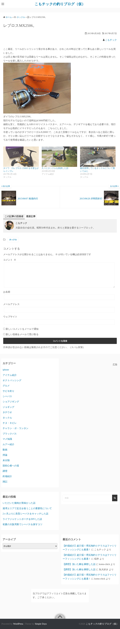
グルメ (6, 385)
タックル (13, 239)
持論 (5, 455)
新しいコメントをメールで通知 (22, 329)
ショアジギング (11, 401)
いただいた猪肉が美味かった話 (19, 503)
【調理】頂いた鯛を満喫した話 (79, 564)
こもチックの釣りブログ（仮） (60, 4)
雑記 (5, 481)
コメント (9, 260)
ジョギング (8, 407)
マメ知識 (7, 439)
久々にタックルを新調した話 (55, 168)
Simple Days (41, 624)
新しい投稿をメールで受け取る (22, 334)
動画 (5, 449)
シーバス (7, 396)
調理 (5, 471)
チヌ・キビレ (10, 423)
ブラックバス (10, 433)
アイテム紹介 (10, 375)
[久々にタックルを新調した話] (59, 156)
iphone (6, 369)
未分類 (6, 460)
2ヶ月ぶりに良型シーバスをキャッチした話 (25, 513)
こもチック (111, 40)
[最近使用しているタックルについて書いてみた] (98, 156)
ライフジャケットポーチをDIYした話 (22, 519)
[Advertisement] (90, 387)
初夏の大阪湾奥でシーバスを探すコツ (22, 524)
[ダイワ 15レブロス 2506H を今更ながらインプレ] (21, 156)
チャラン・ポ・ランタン (15, 428)
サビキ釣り (8, 391)
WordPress (18, 624)
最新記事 (31, 216)
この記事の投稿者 (14, 216)
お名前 (6, 292)
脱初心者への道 (11, 465)
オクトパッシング (12, 380)
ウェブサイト (10, 316)
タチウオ (7, 412)
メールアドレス (11, 304)
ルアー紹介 (8, 444)
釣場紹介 (7, 476)
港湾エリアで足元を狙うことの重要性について (27, 508)
